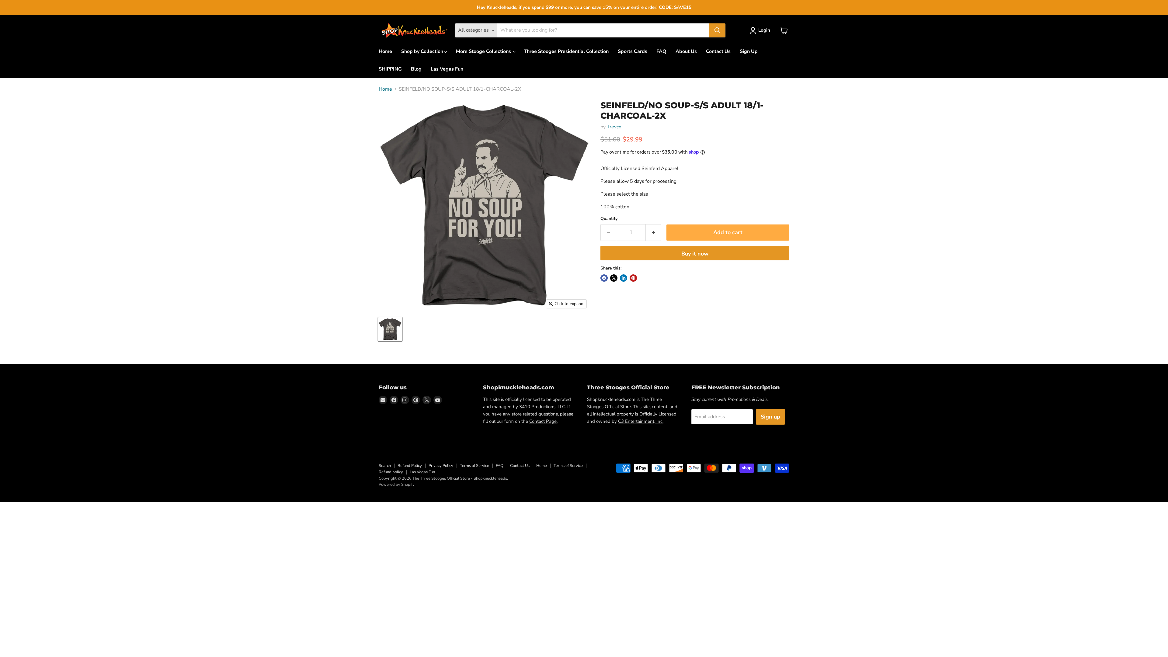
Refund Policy (410, 465)
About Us (686, 51)
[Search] (717, 30)
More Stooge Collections (484, 51)
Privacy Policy (441, 465)
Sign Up (749, 51)
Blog (416, 69)
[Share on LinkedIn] (623, 278)
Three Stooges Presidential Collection (566, 51)
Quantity (608, 218)
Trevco (614, 126)
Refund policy (391, 472)
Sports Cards (632, 51)
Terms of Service (474, 465)
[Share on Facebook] (604, 278)
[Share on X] (613, 278)
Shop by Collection (422, 51)
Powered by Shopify (397, 484)
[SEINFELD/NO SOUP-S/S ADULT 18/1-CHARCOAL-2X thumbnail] (390, 329)
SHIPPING (390, 69)
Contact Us (718, 51)
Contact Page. (543, 421)
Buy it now (694, 253)
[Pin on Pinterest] (633, 278)
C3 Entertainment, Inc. (640, 421)
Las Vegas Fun (447, 69)
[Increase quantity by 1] (653, 232)
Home (385, 51)
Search (385, 465)
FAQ (661, 51)
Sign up (770, 416)
